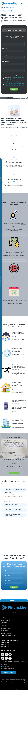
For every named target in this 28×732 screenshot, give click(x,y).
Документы (3, 635)
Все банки (3, 623)
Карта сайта (3, 630)
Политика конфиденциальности (8, 638)
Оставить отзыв (14, 478)
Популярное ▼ (14, 605)
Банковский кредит (5, 625)
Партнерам (3, 626)
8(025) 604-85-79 (4, 649)
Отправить (14, 88)
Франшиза (3, 627)
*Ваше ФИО (4, 42)
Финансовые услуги (20, 95)
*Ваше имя (7, 575)
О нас (2, 622)
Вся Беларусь (7, 10)
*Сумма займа (5, 68)
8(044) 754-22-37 (4, 647)
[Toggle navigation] (25, 3)
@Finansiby (5, 667)
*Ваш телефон (5, 61)
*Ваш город (4, 55)
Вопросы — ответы (5, 636)
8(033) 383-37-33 (4, 645)
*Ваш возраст (5, 48)
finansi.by (5, 666)
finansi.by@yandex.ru (7, 669)
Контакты (3, 629)
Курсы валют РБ (4, 633)
